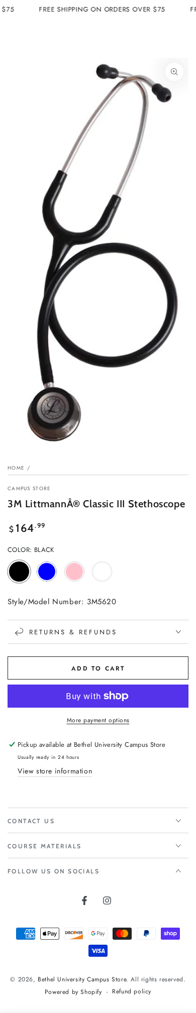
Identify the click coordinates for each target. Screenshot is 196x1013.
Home (16, 468)
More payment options (98, 720)
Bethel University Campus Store (82, 979)
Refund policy (131, 991)
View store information (55, 771)
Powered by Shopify (73, 992)
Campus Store (29, 488)
